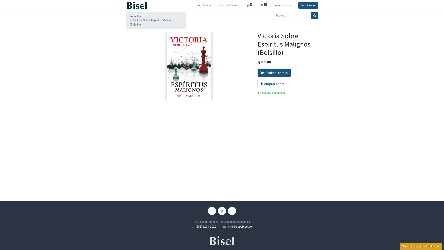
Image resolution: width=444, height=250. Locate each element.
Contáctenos (308, 5)
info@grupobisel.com (241, 226)
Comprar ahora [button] (273, 84)
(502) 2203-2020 (206, 226)
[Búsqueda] (314, 15)
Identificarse (283, 5)
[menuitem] (204, 5)
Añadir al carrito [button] (276, 72)
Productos (135, 16)
